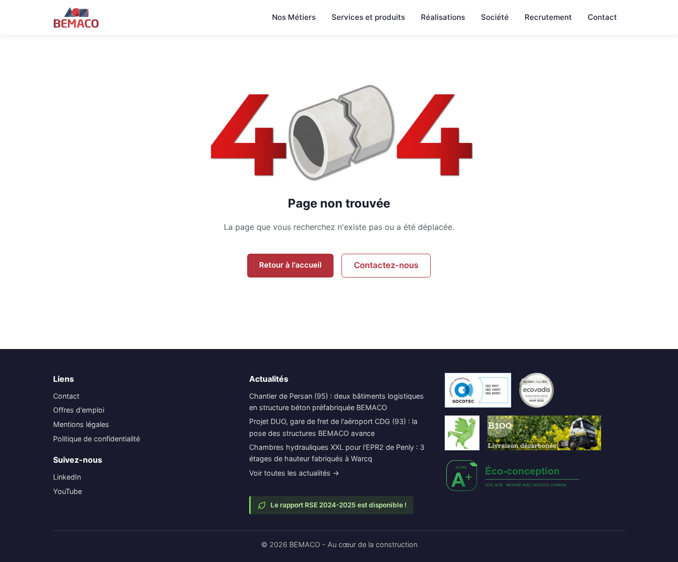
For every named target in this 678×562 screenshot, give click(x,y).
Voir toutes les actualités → (294, 473)
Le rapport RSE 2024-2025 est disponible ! (339, 505)
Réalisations (443, 17)
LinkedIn (67, 477)
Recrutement (548, 17)
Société (495, 17)
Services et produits (368, 17)
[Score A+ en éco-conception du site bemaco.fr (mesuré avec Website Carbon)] (513, 475)
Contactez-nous (386, 265)
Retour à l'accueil (290, 265)
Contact (602, 17)
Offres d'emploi (78, 410)
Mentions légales (81, 424)
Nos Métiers (294, 17)
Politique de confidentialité (96, 438)
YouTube (67, 491)
